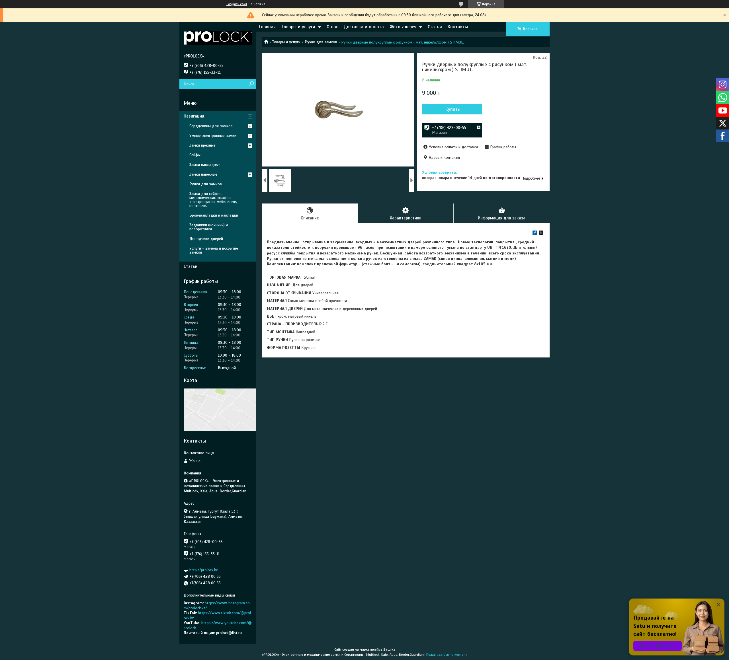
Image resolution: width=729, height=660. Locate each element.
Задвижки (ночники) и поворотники (208, 227)
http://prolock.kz (203, 570)
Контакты (458, 27)
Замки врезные (202, 145)
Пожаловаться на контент (446, 655)
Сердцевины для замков (211, 126)
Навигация (194, 116)
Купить (452, 109)
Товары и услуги (298, 27)
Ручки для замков (321, 42)
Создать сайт (236, 4)
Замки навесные (203, 174)
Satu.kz (389, 649)
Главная (267, 27)
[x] (541, 233)
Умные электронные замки (212, 135)
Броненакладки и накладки (213, 215)
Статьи (435, 27)
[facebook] (535, 233)
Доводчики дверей (206, 238)
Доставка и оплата (364, 27)
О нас (332, 27)
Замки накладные (204, 164)
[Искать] (251, 84)
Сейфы (194, 155)
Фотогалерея (403, 27)
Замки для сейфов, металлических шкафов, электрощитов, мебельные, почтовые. (213, 199)
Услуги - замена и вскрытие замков (213, 250)
